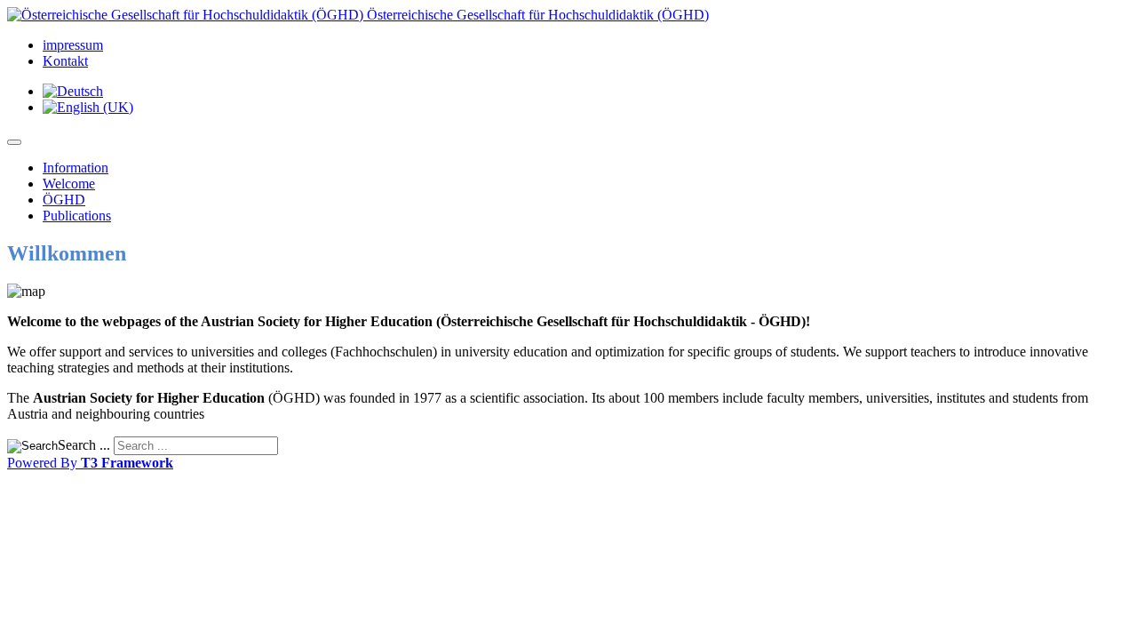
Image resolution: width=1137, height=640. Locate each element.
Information (75, 167)
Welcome (69, 183)
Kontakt (65, 60)
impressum (73, 44)
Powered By (90, 462)
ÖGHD (64, 199)
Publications (77, 215)
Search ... (84, 444)
